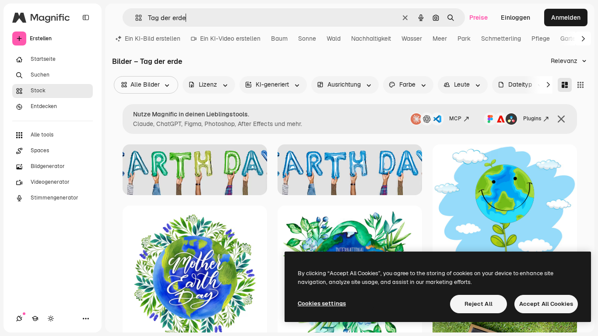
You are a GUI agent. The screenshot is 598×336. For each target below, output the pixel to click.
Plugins (532, 118)
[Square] (580, 85)
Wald (334, 38)
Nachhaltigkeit (371, 38)
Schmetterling (501, 38)
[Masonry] (565, 85)
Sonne (307, 38)
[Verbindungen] (19, 319)
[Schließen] (561, 119)
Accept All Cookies (546, 304)
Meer (440, 38)
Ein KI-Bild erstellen (152, 38)
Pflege (540, 38)
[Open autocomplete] (135, 17)
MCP (455, 118)
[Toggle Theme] (51, 319)
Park (464, 38)
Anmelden (565, 17)
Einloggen (515, 17)
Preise (478, 17)
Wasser (411, 38)
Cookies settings (322, 303)
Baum (279, 38)
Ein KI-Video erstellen (230, 38)
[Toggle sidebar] (86, 17)
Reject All (478, 304)
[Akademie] (35, 319)
